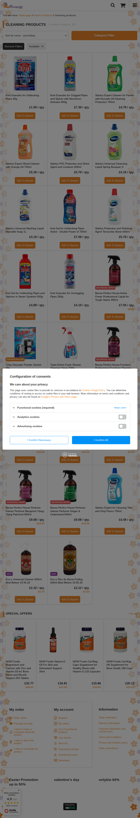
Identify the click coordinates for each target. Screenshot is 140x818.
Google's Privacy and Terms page (59, 396)
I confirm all (101, 440)
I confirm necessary (39, 440)
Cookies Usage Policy (93, 390)
